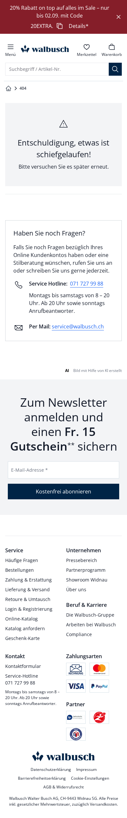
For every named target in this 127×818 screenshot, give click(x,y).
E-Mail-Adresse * (29, 470)
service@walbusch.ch (78, 326)
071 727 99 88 (86, 283)
